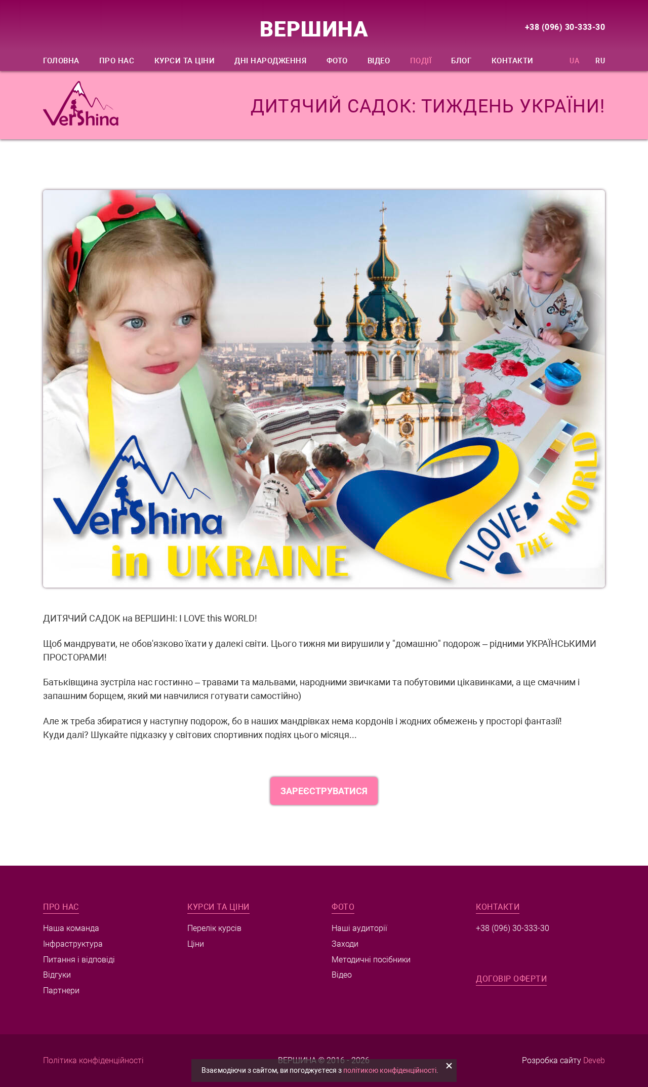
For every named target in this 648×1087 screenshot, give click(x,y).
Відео (379, 60)
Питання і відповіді (79, 959)
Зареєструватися (324, 791)
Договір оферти (511, 979)
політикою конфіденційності (389, 1070)
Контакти (513, 60)
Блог (461, 60)
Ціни (195, 944)
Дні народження (270, 60)
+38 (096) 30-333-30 (565, 27)
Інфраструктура (73, 944)
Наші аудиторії (359, 928)
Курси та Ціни (184, 60)
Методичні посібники (371, 959)
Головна (61, 60)
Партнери (61, 990)
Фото (337, 60)
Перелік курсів (214, 928)
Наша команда (71, 928)
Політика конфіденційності (93, 1060)
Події (421, 60)
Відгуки (57, 975)
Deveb (594, 1060)
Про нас (117, 60)
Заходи (345, 944)
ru (600, 61)
